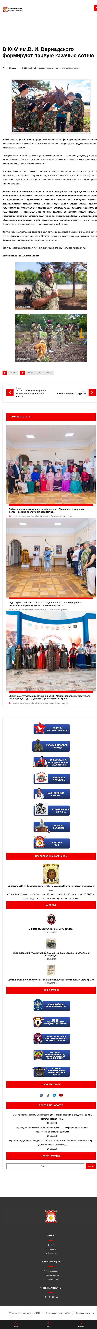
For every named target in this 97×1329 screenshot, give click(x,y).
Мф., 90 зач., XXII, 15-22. (67, 898)
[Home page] (4, 68)
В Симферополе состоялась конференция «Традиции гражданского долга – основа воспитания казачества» (52, 1117)
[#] (41, 1095)
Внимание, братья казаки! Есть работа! (51, 929)
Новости (30, 373)
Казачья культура (43, 516)
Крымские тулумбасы (27, 516)
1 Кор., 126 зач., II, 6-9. (45, 898)
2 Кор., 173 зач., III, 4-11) (51, 894)
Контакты (52, 1253)
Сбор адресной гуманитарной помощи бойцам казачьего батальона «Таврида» (51, 954)
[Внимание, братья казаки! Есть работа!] (51, 919)
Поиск (90, 1166)
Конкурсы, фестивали (44, 610)
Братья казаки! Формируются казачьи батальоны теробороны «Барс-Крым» (51, 979)
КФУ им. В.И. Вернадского (26, 256)
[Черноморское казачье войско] (13, 9)
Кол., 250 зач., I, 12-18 (25, 894)
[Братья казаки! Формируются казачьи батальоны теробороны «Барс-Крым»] (51, 970)
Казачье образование (44, 373)
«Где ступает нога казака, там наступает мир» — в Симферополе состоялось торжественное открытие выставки (52, 1130)
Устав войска (52, 1271)
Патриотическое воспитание (61, 516)
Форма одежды (52, 1275)
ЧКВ (52, 1245)
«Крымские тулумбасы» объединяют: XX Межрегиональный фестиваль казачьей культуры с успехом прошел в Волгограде (52, 1143)
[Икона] (51, 874)
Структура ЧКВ (52, 1279)
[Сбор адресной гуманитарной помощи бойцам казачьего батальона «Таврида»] (51, 944)
